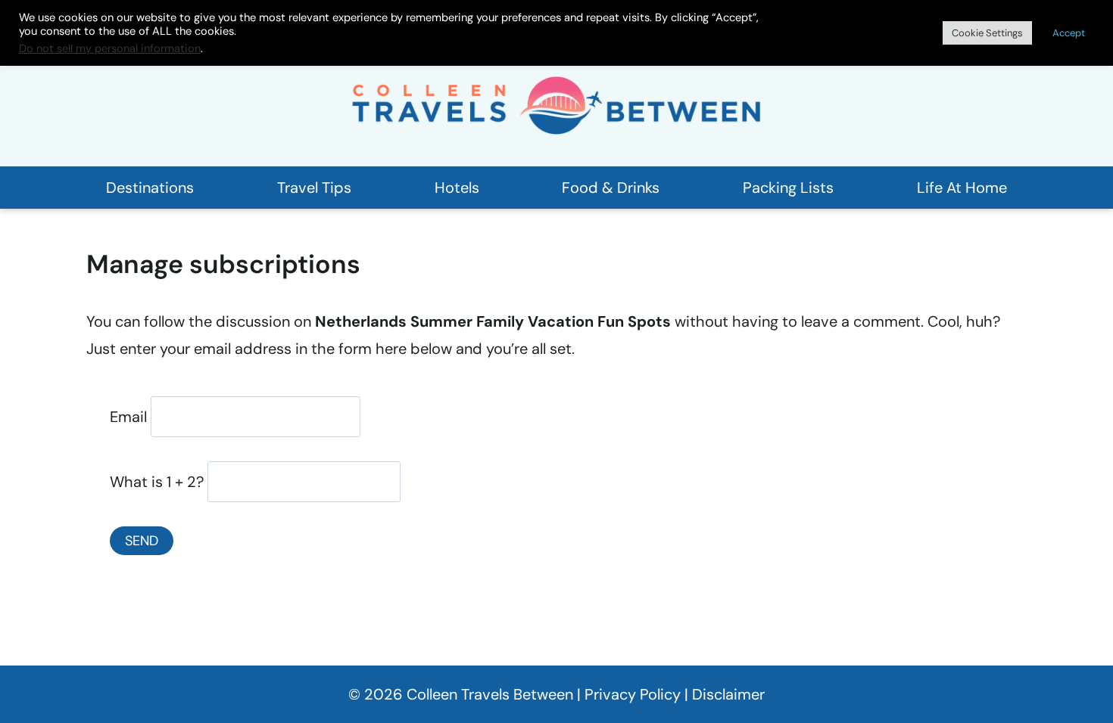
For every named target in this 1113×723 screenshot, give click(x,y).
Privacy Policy (633, 694)
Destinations (150, 187)
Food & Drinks (610, 187)
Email (128, 417)
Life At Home (962, 187)
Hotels (457, 187)
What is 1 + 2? (157, 482)
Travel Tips (314, 187)
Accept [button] (1068, 32)
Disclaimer (728, 694)
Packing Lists (788, 187)
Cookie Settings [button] (987, 32)
